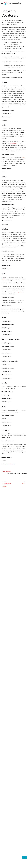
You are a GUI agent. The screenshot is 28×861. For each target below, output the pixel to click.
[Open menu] (24, 857)
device (3, 279)
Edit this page (7, 471)
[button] (2, 3)
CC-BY (7, 463)
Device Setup (13, 143)
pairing (20, 292)
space (23, 157)
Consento (13, 463)
